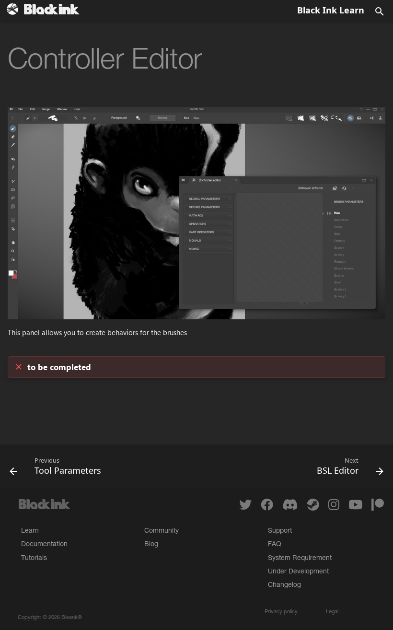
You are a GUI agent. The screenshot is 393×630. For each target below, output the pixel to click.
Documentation (44, 544)
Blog (151, 544)
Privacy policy (281, 612)
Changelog (284, 585)
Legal (332, 612)
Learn (30, 531)
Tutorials (34, 558)
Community (161, 531)
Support (280, 531)
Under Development (298, 572)
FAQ (274, 544)
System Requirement (300, 558)
